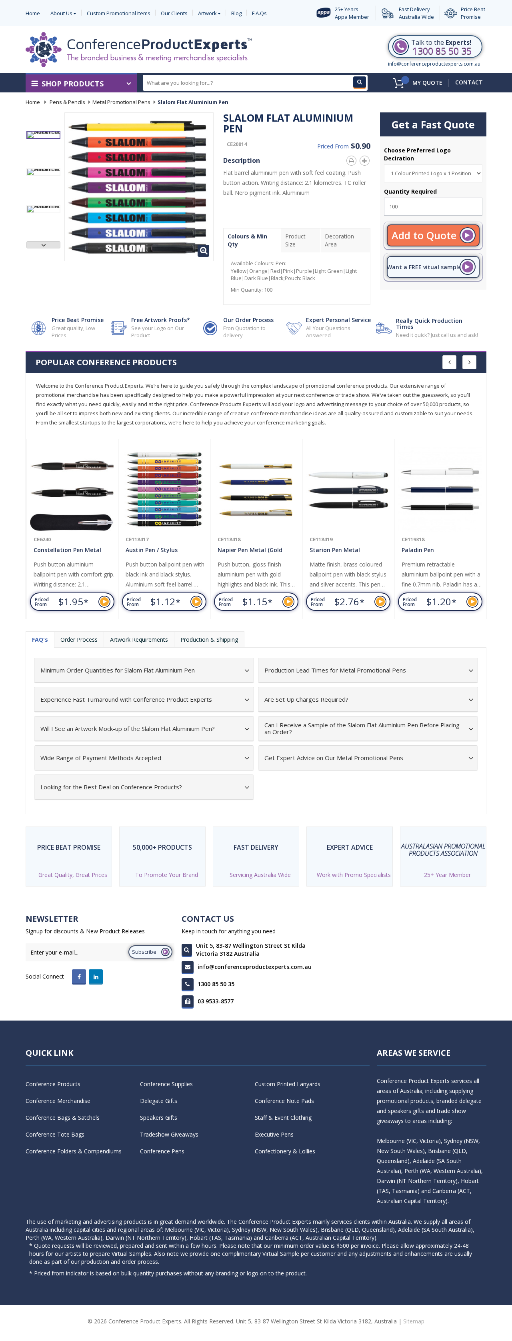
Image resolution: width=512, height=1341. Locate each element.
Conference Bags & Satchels (63, 1117)
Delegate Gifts (158, 1101)
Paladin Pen (418, 550)
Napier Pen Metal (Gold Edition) (250, 551)
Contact (469, 82)
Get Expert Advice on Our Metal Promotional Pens (333, 758)
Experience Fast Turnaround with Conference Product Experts (126, 699)
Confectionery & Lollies (285, 1151)
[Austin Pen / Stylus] (164, 489)
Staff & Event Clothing (283, 1117)
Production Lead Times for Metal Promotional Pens (335, 670)
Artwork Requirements (139, 639)
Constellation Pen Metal (67, 550)
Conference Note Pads (284, 1101)
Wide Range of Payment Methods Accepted (100, 758)
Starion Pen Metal (335, 550)
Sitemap (413, 1321)
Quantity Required (410, 191)
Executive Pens (274, 1134)
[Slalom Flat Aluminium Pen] (43, 135)
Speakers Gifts (158, 1117)
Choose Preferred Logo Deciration (417, 154)
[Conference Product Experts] (139, 49)
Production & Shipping (209, 639)
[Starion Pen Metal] (348, 489)
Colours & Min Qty (247, 240)
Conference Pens (162, 1151)
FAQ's (40, 639)
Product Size (295, 240)
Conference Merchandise (58, 1101)
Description (241, 160)
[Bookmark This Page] (366, 159)
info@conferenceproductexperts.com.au (434, 63)
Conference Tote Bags (55, 1134)
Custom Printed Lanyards (287, 1084)
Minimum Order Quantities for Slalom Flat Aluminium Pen (117, 670)
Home (33, 102)
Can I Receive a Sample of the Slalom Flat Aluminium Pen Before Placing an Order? (362, 728)
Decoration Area (339, 240)
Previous (43, 124)
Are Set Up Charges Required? (306, 699)
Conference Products (53, 1084)
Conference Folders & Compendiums (74, 1151)
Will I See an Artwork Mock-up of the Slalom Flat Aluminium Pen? (127, 728)
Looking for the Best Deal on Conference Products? (111, 787)
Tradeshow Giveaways (169, 1134)
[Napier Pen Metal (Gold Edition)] (256, 489)
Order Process (79, 639)
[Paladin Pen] (440, 489)
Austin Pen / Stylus (152, 550)
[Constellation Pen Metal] (72, 489)
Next (43, 244)
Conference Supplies (166, 1084)
